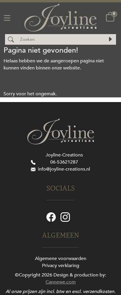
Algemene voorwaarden (60, 258)
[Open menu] (7, 17)
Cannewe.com (61, 282)
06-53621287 (64, 162)
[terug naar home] (60, 17)
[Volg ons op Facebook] (51, 217)
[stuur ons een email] (34, 169)
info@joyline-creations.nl (64, 169)
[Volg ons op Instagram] (65, 217)
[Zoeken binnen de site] (110, 39)
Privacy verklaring (60, 265)
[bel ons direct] (34, 162)
